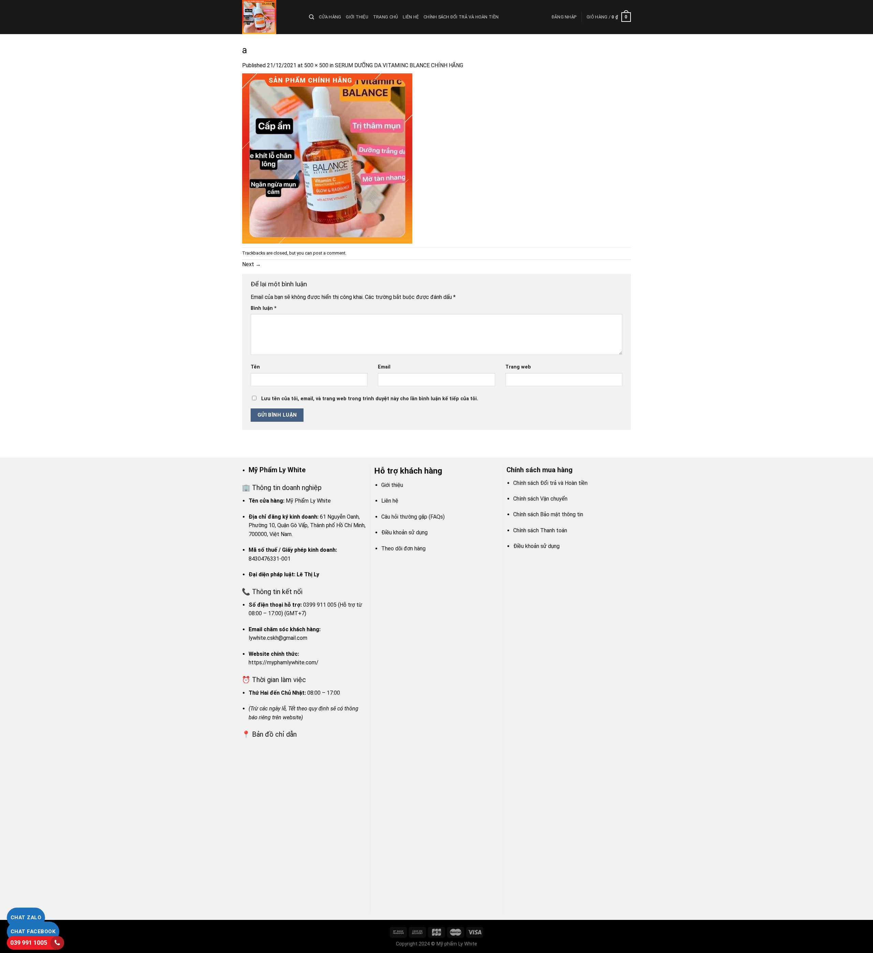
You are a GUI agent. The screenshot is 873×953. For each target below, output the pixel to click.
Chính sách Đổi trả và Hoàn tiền (461, 16)
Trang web (518, 367)
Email (384, 367)
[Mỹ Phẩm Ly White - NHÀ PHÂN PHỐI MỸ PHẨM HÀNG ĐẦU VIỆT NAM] (270, 17)
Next (251, 264)
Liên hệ (411, 16)
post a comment (329, 253)
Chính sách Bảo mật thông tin (548, 514)
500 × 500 (316, 65)
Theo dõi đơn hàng (403, 548)
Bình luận (264, 308)
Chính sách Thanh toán (540, 530)
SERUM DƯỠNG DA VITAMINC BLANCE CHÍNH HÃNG (399, 65)
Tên (255, 367)
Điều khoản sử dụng (404, 532)
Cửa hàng (330, 16)
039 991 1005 (28, 942)
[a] (327, 158)
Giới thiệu (357, 16)
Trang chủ (385, 16)
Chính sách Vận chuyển (540, 498)
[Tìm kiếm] (311, 17)
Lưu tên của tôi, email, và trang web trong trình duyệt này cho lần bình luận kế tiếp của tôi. (369, 399)
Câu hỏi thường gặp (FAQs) (413, 517)
